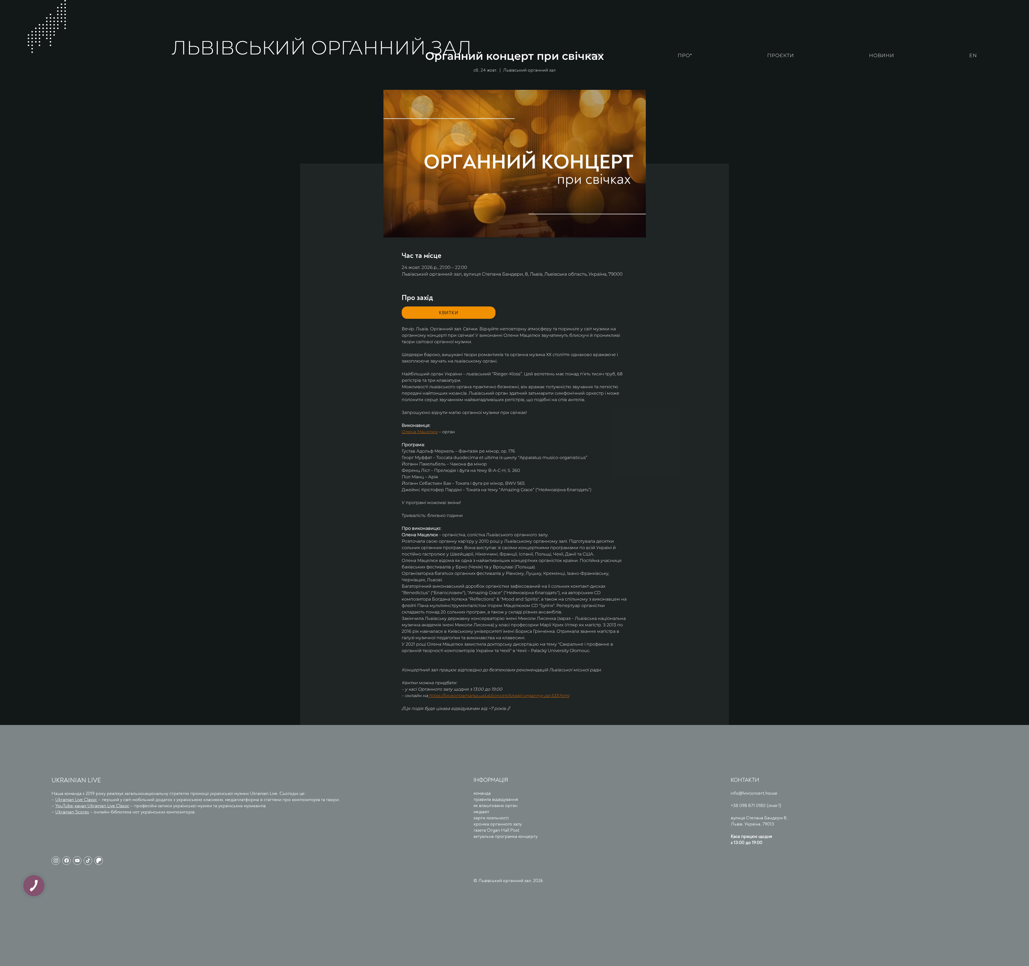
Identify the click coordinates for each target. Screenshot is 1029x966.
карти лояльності (491, 818)
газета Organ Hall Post (496, 830)
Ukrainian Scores (72, 812)
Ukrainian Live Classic (76, 800)
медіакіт (481, 812)
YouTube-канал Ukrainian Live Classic (92, 806)
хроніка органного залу (498, 824)
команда (482, 793)
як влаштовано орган (495, 805)
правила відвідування (496, 799)
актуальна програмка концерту (506, 836)
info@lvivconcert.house (754, 793)
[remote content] (448, 312)
